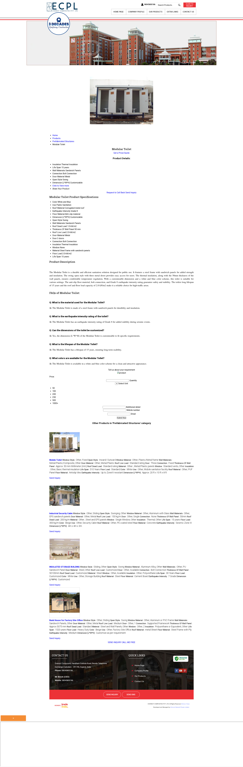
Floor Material (58, 214)
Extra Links (172, 12)
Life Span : (90, 469)
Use (54, 205)
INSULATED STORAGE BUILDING (64, 567)
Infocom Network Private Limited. (179, 707)
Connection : (165, 463)
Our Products (155, 12)
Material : (136, 466)
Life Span (56, 256)
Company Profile (136, 12)
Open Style (57, 220)
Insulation (56, 244)
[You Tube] (181, 672)
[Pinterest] (185, 672)
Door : (151, 463)
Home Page (118, 12)
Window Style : (75, 460)
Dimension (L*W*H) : (145, 472)
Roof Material (58, 208)
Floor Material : (68, 472)
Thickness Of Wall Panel (63, 229)
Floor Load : (110, 469)
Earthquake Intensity (61, 211)
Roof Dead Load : (102, 466)
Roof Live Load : (130, 463)
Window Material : (137, 460)
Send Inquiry (130, 192)
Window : (170, 466)
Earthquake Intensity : (102, 472)
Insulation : (149, 520)
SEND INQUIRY (114, 642)
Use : (150, 469)
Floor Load (57, 253)
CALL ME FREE (128, 642)
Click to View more (60, 186)
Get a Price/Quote (121, 153)
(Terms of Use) (185, 704)
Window (55, 247)
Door (54, 238)
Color (54, 202)
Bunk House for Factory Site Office (66, 620)
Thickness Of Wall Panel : (171, 516)
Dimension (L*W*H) (61, 217)
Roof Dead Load (59, 226)
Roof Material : (115, 523)
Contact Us (188, 12)
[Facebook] (177, 672)
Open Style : (102, 460)
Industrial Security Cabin (61, 513)
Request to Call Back (116, 192)
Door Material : (97, 463)
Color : (126, 469)
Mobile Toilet (55, 460)
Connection (57, 241)
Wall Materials (58, 223)
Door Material (58, 235)
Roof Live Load (59, 232)
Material (56, 250)
